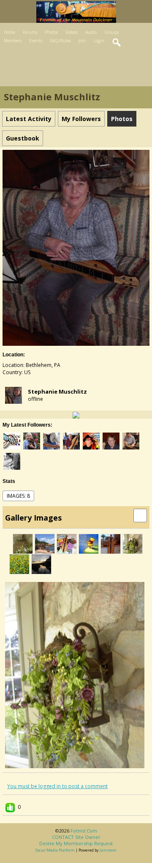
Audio (91, 32)
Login (99, 41)
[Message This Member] (76, 415)
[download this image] (140, 514)
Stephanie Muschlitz (57, 391)
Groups (111, 32)
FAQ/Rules (60, 41)
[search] (117, 42)
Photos (51, 32)
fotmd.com (84, 830)
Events (35, 41)
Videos (71, 32)
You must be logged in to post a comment (57, 786)
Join (82, 41)
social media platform (55, 850)
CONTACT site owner (76, 837)
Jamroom (108, 850)
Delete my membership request (76, 843)
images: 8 (18, 495)
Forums (30, 32)
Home (9, 32)
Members (13, 41)
